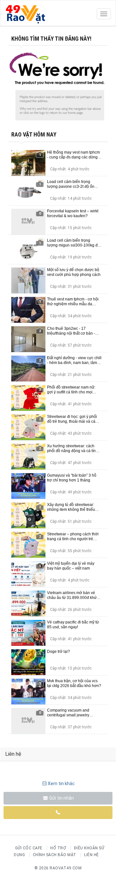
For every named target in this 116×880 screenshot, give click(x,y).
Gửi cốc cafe (29, 848)
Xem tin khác (61, 783)
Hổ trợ (58, 848)
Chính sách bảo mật (54, 855)
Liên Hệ (91, 855)
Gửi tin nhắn (61, 798)
